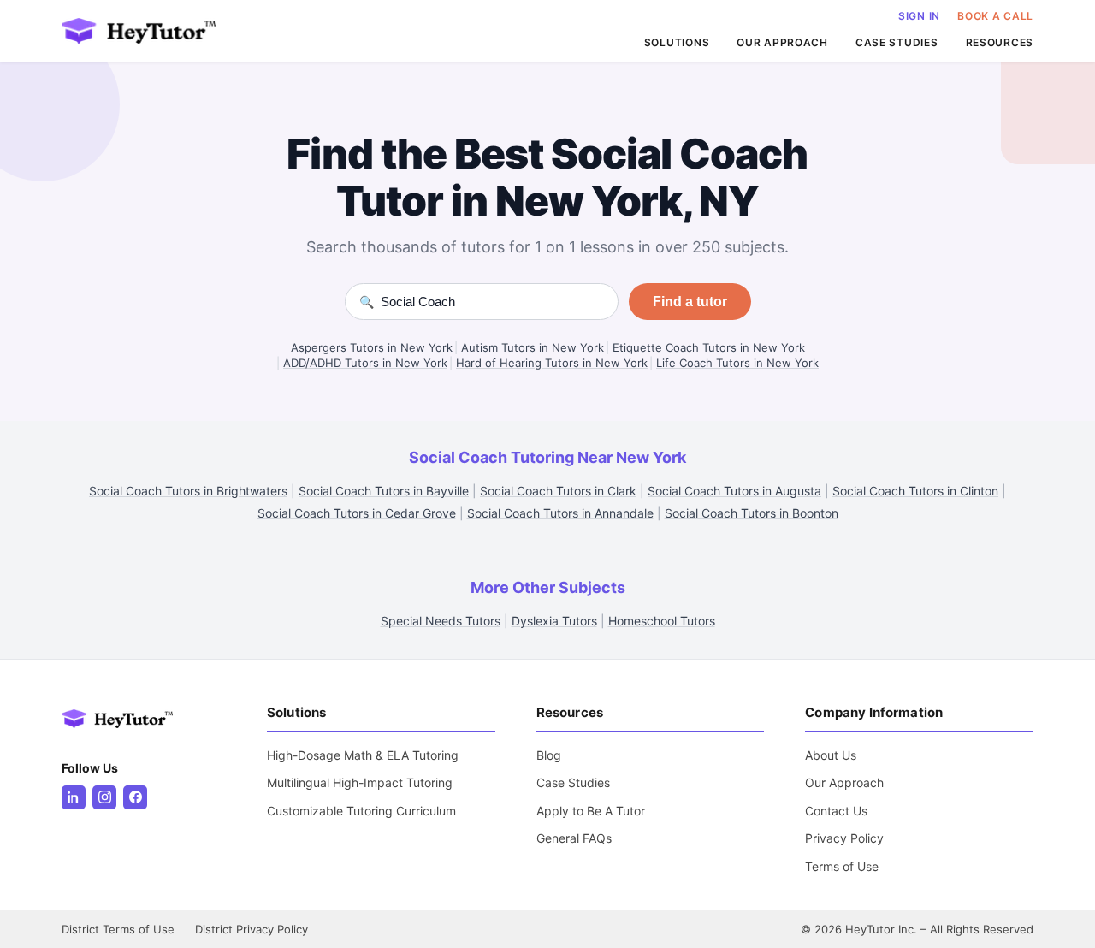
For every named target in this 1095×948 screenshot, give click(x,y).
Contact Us (836, 810)
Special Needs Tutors (440, 620)
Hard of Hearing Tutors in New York (552, 363)
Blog (548, 755)
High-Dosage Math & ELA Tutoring (363, 755)
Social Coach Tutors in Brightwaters (188, 490)
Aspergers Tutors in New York (372, 347)
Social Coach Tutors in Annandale (560, 513)
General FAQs (574, 838)
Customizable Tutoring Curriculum (361, 810)
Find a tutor (690, 301)
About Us (830, 755)
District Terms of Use (118, 929)
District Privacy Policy (251, 929)
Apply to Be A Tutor (590, 810)
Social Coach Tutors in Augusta (734, 490)
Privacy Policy (844, 838)
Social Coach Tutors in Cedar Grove (356, 513)
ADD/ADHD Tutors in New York (365, 363)
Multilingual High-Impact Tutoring (360, 782)
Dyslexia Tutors (554, 620)
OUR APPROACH (782, 42)
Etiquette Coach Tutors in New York (709, 347)
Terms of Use (842, 866)
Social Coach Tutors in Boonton (751, 513)
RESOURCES (999, 42)
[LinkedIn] (74, 797)
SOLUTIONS (676, 42)
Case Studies (573, 782)
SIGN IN (919, 15)
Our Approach (844, 782)
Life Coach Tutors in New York (737, 363)
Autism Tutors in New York (532, 347)
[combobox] (492, 301)
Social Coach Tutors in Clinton (915, 490)
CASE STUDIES (896, 42)
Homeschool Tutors (661, 620)
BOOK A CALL (995, 15)
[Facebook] (135, 797)
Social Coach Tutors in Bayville (384, 490)
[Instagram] (104, 797)
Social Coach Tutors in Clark (558, 490)
